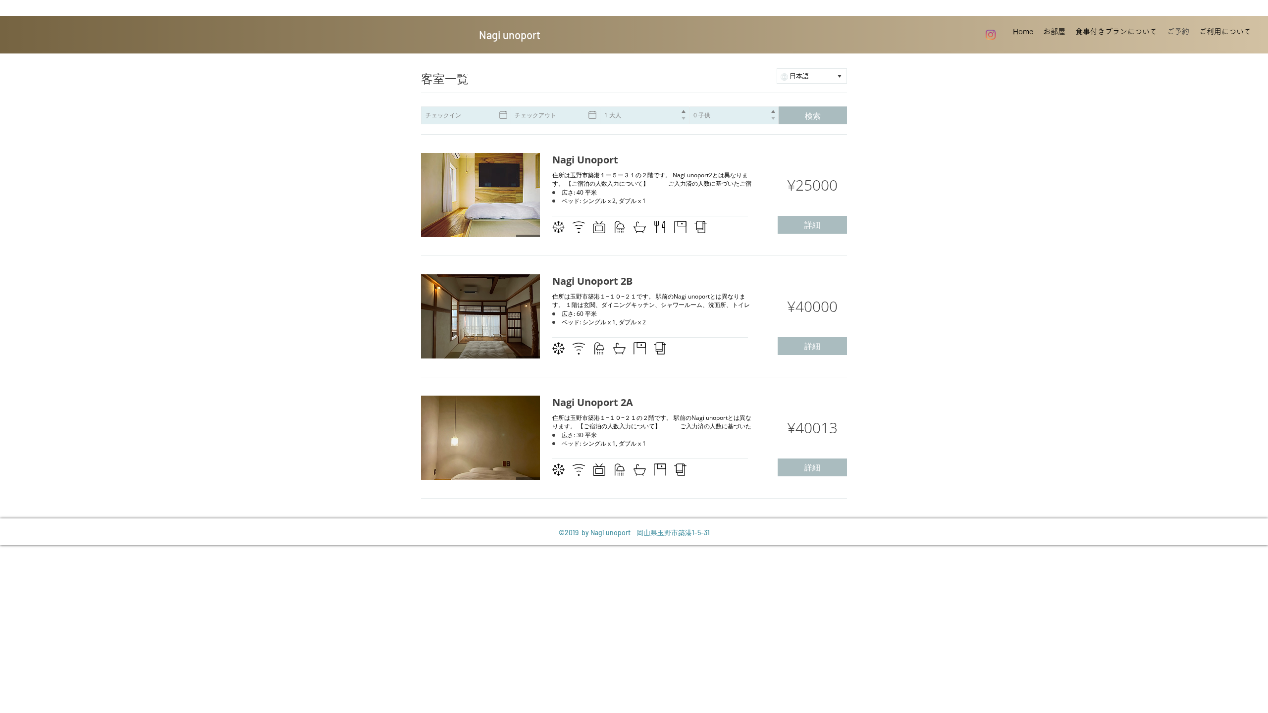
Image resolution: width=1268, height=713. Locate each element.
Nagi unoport (509, 34)
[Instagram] (991, 35)
